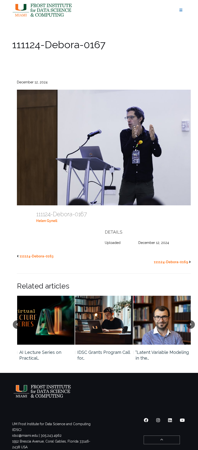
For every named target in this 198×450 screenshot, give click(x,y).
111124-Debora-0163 (36, 256)
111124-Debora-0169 (171, 262)
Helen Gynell (46, 221)
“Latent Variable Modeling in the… (117, 355)
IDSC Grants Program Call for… (59, 355)
